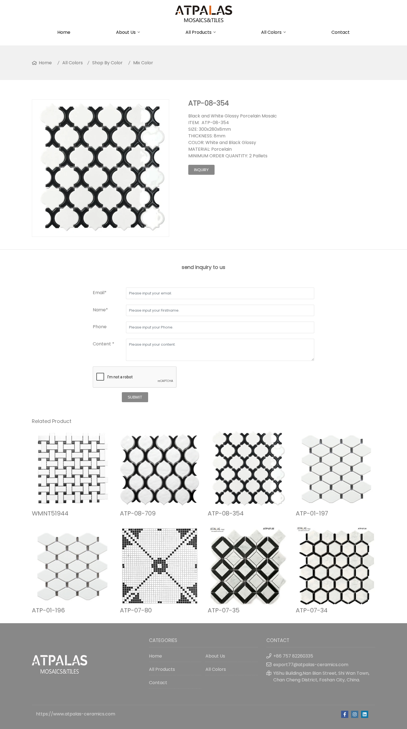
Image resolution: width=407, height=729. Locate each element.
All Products (199, 32)
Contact (340, 32)
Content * (103, 344)
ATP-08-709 (138, 513)
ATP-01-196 (48, 610)
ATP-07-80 (136, 610)
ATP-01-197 (312, 513)
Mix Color (143, 63)
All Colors (271, 32)
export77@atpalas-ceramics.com (310, 664)
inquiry (201, 170)
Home (63, 32)
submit (135, 397)
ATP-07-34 (312, 610)
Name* (100, 310)
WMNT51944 (50, 513)
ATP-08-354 (226, 513)
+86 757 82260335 (293, 656)
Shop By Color (107, 63)
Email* (100, 292)
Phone (100, 327)
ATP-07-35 (223, 610)
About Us (126, 32)
